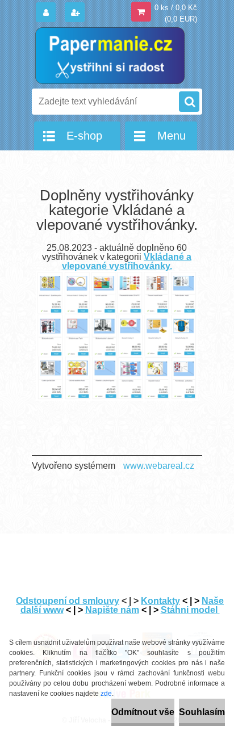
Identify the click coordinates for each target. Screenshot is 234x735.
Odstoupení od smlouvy (67, 601)
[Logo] (110, 55)
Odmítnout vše (142, 712)
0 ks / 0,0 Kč (175, 7)
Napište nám (112, 610)
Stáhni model (190, 610)
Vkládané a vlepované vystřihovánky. (127, 261)
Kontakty (160, 601)
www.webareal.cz (158, 466)
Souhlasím (202, 712)
